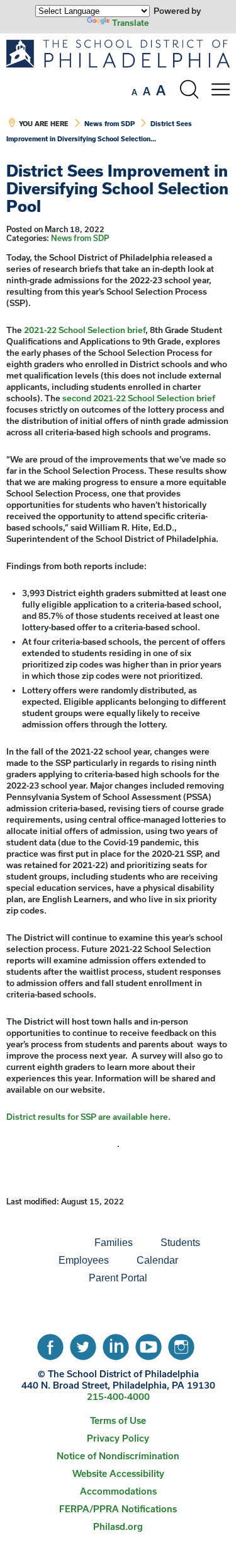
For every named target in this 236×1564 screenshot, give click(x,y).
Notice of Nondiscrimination (118, 1455)
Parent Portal (118, 1278)
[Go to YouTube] (148, 1343)
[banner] (118, 97)
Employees (84, 1260)
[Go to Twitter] (83, 1343)
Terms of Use (118, 1420)
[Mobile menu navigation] (220, 89)
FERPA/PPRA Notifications (118, 1508)
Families (113, 1242)
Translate (130, 23)
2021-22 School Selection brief (84, 330)
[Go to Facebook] (50, 1343)
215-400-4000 (118, 1396)
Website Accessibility (118, 1473)
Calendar (157, 1260)
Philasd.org (118, 1526)
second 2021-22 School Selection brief (138, 398)
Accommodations (118, 1491)
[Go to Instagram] (181, 1343)
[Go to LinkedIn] (115, 1343)
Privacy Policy (118, 1438)
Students (180, 1242)
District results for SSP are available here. (88, 1117)
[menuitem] (38, 1243)
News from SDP (109, 123)
